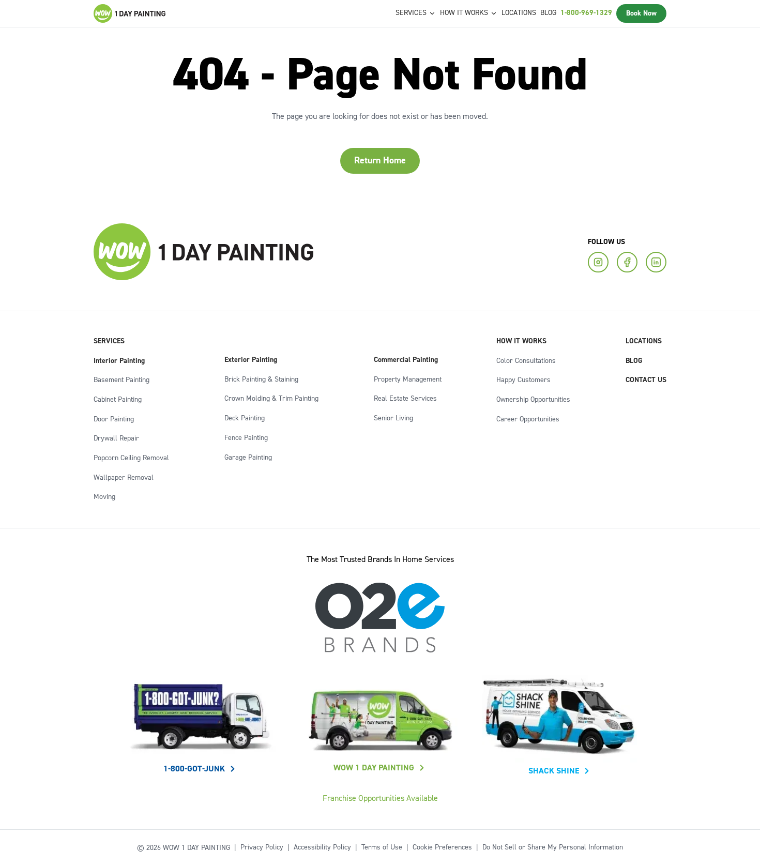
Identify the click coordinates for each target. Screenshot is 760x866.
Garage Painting (248, 457)
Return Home (380, 160)
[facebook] (627, 262)
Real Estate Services (405, 398)
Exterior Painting (250, 359)
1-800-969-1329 (586, 13)
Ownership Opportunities (533, 399)
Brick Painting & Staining (261, 379)
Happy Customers (523, 380)
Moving (104, 497)
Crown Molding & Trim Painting (271, 398)
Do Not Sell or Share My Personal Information (552, 847)
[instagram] (598, 262)
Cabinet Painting (118, 399)
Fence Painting (246, 438)
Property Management (408, 379)
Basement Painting (121, 380)
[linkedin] (656, 262)
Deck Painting (244, 418)
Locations (518, 13)
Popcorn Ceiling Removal (131, 458)
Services (109, 341)
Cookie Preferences (442, 847)
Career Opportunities (527, 419)
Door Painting (114, 419)
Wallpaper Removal (124, 477)
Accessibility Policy (322, 847)
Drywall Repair (116, 438)
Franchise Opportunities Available (380, 798)
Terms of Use (381, 847)
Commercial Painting (406, 359)
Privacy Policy (261, 847)
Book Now (641, 13)
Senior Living (393, 418)
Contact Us (646, 380)
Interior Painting (119, 361)
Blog (548, 13)
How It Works (521, 341)
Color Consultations (526, 361)
